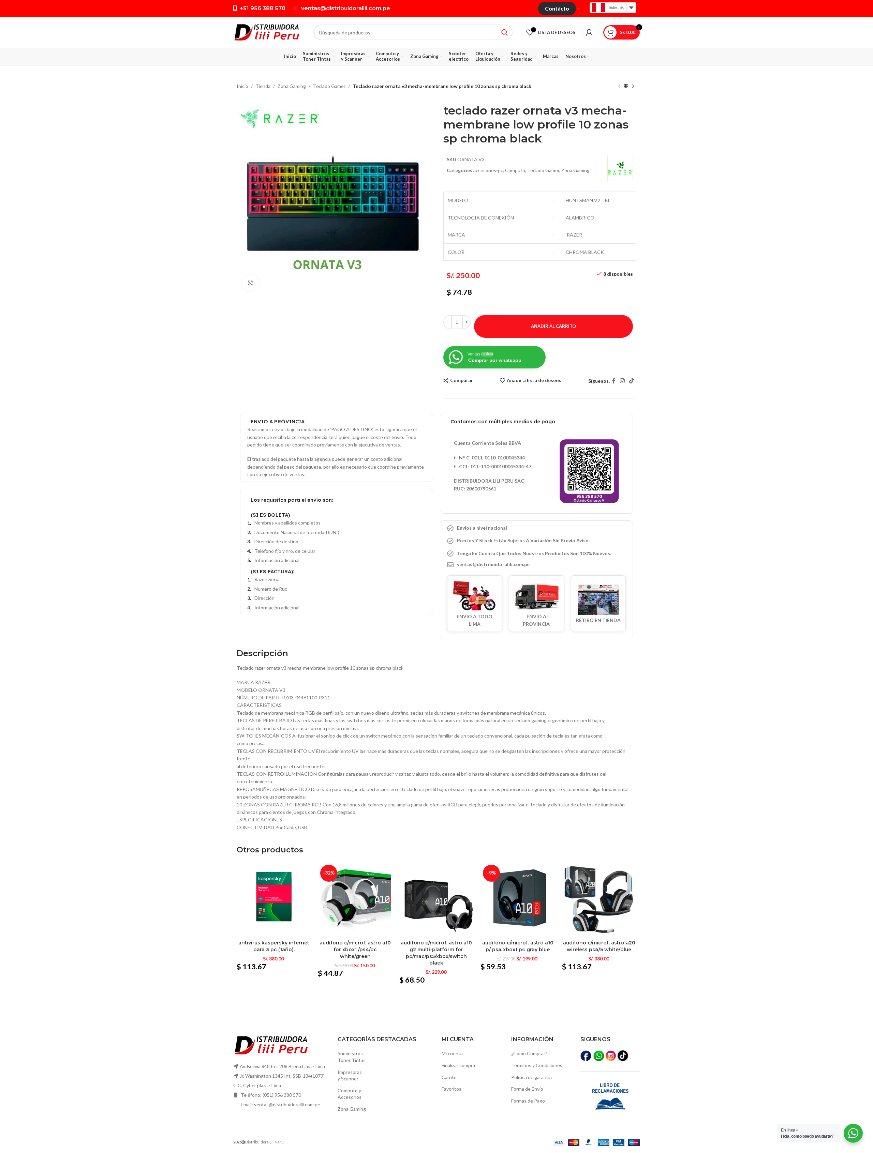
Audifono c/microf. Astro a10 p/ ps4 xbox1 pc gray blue (517, 946)
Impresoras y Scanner (350, 1075)
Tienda (262, 86)
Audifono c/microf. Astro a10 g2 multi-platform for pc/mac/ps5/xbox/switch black (436, 953)
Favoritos (451, 1089)
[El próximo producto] (633, 86)
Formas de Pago (528, 1101)
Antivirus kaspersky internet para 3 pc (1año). (273, 946)
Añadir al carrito (553, 326)
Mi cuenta (452, 1053)
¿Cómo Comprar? (529, 1053)
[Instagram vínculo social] (622, 381)
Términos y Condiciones (536, 1065)
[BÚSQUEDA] (505, 32)
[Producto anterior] (619, 86)
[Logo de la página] (266, 32)
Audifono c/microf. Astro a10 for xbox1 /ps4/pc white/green (355, 949)
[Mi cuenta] (589, 32)
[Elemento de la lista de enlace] (536, 564)
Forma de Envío (527, 1089)
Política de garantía (531, 1077)
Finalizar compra (458, 1065)
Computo (515, 170)
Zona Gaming (292, 86)
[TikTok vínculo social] (631, 381)
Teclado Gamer (329, 86)
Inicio (242, 86)
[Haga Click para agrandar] (250, 282)
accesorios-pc (488, 170)
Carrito (449, 1077)
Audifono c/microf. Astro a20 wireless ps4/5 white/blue (599, 946)
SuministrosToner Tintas (352, 1056)
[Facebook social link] (614, 381)
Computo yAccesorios (349, 1094)
